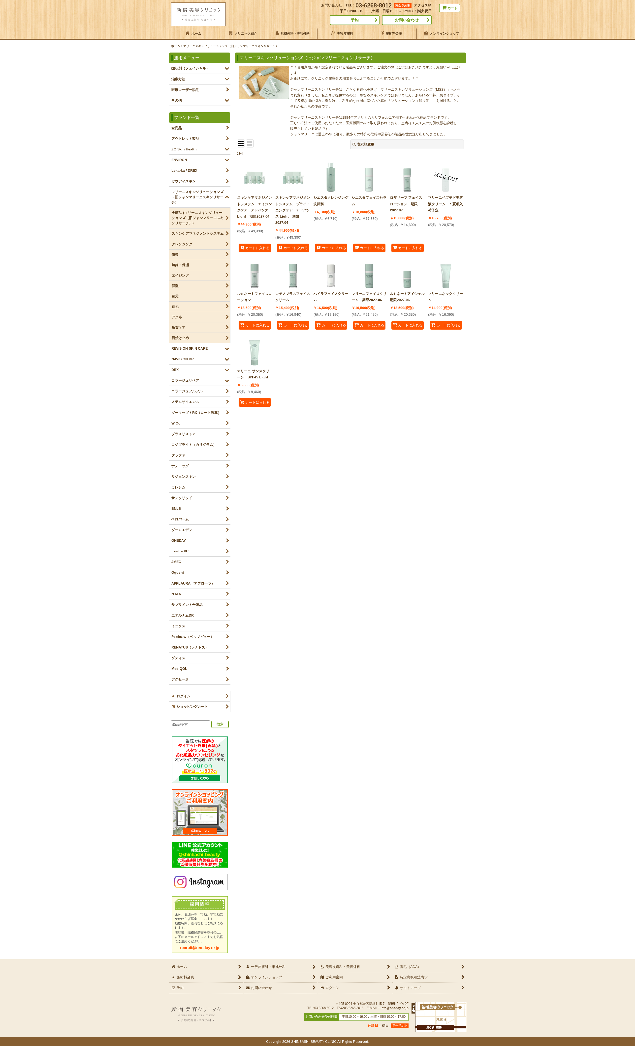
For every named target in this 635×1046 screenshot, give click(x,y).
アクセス (421, 5)
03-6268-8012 (373, 5)
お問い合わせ (407, 20)
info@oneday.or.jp (395, 1008)
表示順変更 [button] (365, 144)
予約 (355, 20)
